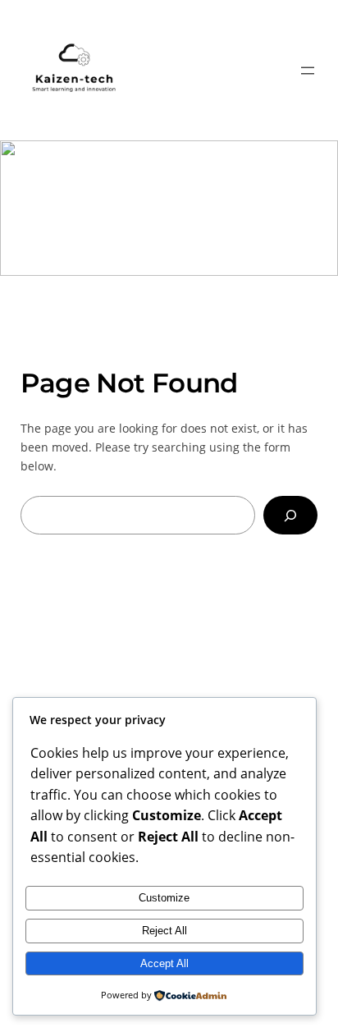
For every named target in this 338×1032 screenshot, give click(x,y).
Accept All (164, 963)
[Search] (290, 515)
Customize (164, 898)
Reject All (164, 930)
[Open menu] (307, 70)
